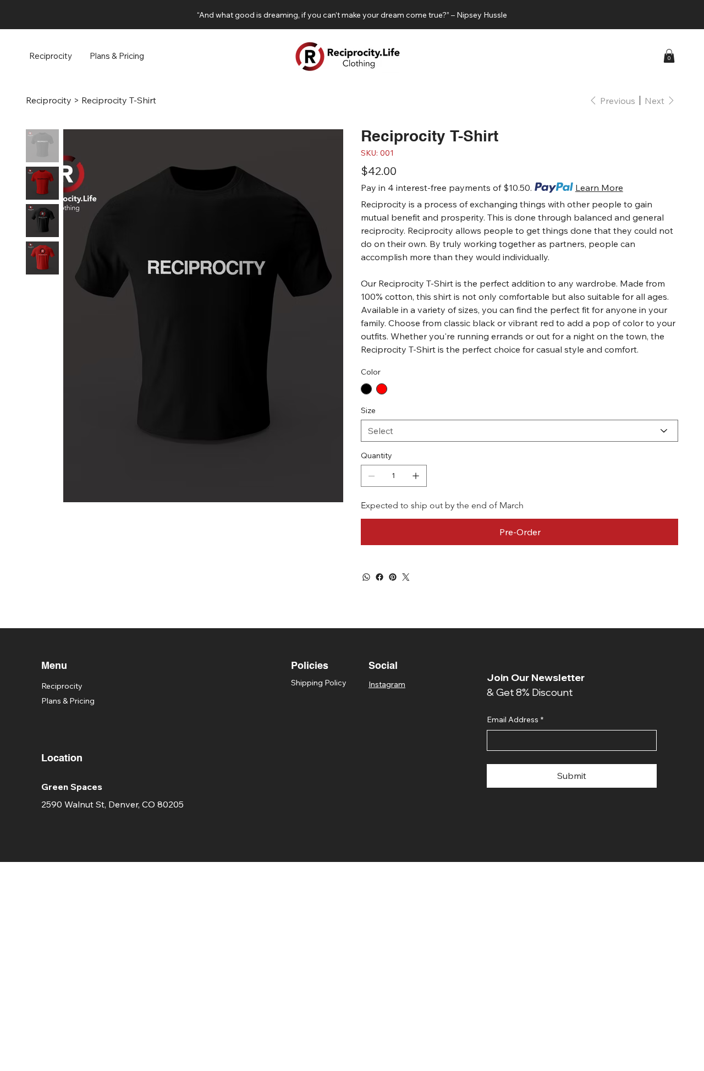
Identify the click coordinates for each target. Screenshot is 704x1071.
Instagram (387, 684)
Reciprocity (61, 686)
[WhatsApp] (366, 577)
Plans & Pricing (68, 701)
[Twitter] (405, 577)
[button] (669, 56)
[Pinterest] (392, 577)
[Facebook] (379, 577)
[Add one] (416, 476)
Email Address (515, 719)
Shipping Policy (318, 683)
